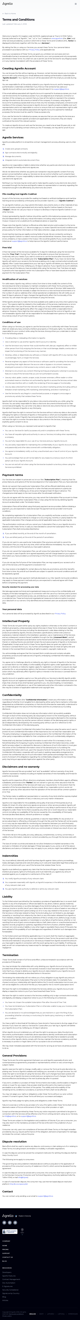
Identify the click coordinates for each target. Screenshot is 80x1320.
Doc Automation (8, 1283)
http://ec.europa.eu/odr (19, 1184)
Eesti (41, 1314)
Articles (5, 1300)
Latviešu (50, 1314)
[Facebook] (4, 1223)
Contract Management (11, 1279)
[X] (10, 1223)
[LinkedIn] (15, 1223)
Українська (73, 1314)
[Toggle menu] (76, 4)
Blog (4, 1261)
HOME (4, 1245)
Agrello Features (9, 1276)
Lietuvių (61, 1314)
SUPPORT (6, 1253)
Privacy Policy (34, 50)
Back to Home (10, 13)
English (32, 1314)
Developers (6, 1272)
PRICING (5, 1249)
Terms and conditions (16, 1314)
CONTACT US (7, 1257)
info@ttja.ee (23, 1177)
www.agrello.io (57, 38)
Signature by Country (10, 1293)
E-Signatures (7, 1286)
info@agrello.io (10, 1116)
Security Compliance (10, 1290)
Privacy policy (7, 1316)
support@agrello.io (61, 89)
